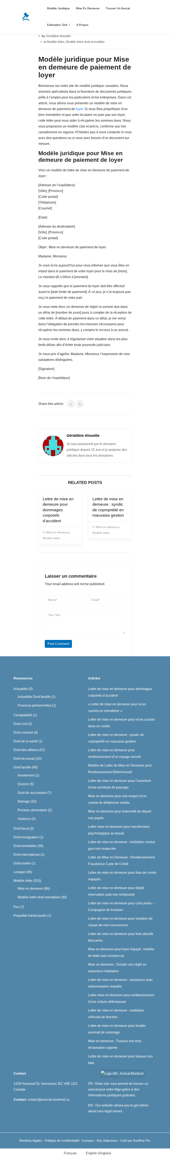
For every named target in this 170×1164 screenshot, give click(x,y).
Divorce (23, 784)
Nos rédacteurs (107, 1140)
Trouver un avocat (118, 8)
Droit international (26, 854)
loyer (79, 109)
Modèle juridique (58, 8)
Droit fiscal (21, 828)
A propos (82, 24)
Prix (16, 907)
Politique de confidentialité (62, 1140)
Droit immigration (26, 837)
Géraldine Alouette (58, 36)
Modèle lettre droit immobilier (85, 41)
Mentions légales (30, 1140)
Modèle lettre (55, 41)
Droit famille (22, 767)
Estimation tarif (57, 24)
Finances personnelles (34, 705)
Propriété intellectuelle (29, 915)
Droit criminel (23, 732)
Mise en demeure (88, 8)
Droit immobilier (25, 846)
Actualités (20, 689)
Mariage (24, 801)
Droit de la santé (25, 741)
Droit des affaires (25, 750)
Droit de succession (32, 792)
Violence (24, 819)
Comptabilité (22, 715)
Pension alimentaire (32, 810)
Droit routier (22, 863)
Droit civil (20, 724)
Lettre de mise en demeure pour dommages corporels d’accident (58, 510)
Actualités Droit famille (34, 696)
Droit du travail (24, 758)
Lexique (19, 872)
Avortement (26, 775)
